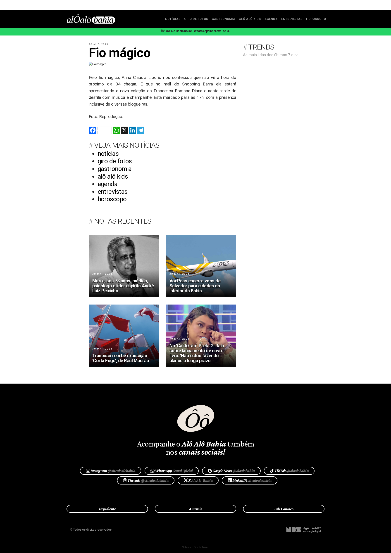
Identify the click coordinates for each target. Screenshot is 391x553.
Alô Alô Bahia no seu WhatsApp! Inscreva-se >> (197, 31)
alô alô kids (250, 19)
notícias (173, 19)
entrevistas (292, 19)
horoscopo (316, 19)
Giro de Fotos (200, 547)
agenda (271, 19)
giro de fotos (196, 19)
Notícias (186, 547)
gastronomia (223, 19)
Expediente (107, 509)
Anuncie (195, 509)
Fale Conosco (283, 509)
